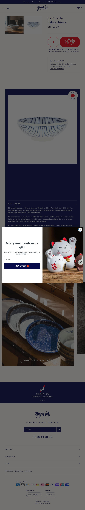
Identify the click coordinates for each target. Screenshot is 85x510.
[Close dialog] (80, 229)
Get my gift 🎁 (22, 266)
